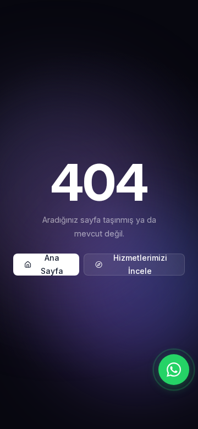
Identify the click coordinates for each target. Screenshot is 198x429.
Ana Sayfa (52, 265)
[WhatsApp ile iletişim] (173, 369)
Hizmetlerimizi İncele (140, 265)
